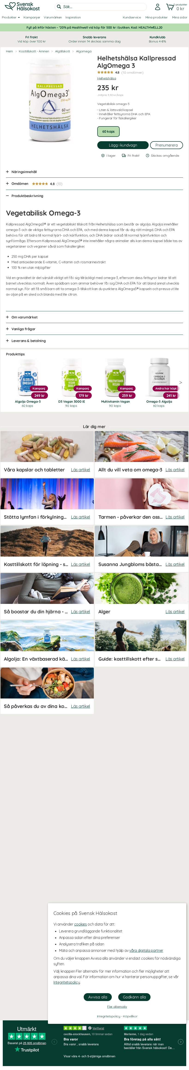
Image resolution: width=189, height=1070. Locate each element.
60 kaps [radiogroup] (108, 131)
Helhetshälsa (106, 78)
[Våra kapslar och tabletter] (47, 454)
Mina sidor (179, 17)
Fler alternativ (117, 1006)
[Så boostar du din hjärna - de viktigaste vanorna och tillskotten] (47, 596)
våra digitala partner (146, 950)
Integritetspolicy (66, 982)
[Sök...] (59, 7)
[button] (175, 7)
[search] (101, 7)
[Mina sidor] (156, 7)
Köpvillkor (130, 1016)
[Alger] (141, 596)
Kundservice (132, 17)
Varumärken (53, 17)
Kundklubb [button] (157, 39)
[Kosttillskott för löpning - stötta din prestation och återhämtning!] (47, 549)
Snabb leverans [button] (94, 39)
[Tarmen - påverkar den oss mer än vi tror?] (141, 501)
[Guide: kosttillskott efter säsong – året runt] (141, 643)
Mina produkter (156, 17)
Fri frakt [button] (32, 39)
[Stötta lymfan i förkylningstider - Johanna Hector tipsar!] (47, 501)
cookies (80, 924)
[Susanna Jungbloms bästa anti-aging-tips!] (141, 549)
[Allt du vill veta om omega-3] (141, 454)
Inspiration (73, 17)
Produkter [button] (9, 17)
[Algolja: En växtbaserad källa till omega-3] (47, 643)
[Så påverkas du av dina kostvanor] (47, 691)
